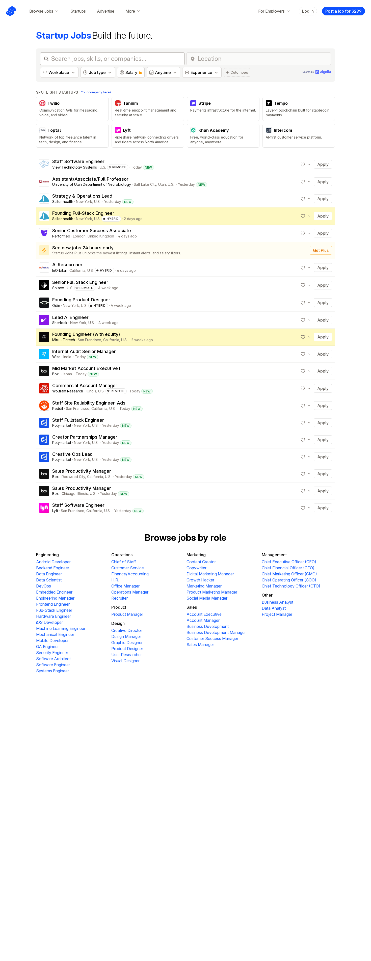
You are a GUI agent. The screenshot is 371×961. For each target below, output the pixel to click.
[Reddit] (44, 406)
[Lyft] (44, 508)
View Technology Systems (74, 167)
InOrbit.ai (59, 270)
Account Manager (203, 620)
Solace (58, 288)
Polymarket (61, 425)
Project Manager (277, 614)
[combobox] (263, 59)
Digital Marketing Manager (210, 573)
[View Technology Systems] (44, 164)
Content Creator (201, 561)
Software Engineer (53, 664)
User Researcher (126, 654)
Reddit (57, 408)
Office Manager (125, 586)
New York (84, 201)
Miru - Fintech (63, 340)
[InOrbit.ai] (44, 267)
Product (118, 607)
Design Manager (126, 636)
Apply (323, 164)
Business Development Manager (216, 632)
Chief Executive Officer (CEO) (289, 561)
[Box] (44, 371)
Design (118, 623)
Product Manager (127, 614)
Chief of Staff (123, 561)
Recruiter (119, 598)
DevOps (43, 586)
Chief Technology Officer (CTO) (291, 586)
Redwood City (73, 476)
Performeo (61, 236)
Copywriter (196, 567)
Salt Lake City (145, 184)
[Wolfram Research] (44, 388)
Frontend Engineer (53, 604)
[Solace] (44, 285)
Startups (78, 11)
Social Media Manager (207, 598)
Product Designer (127, 648)
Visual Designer (125, 660)
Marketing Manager (204, 586)
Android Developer (53, 561)
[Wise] (44, 354)
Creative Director (126, 630)
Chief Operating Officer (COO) (289, 579)
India (67, 357)
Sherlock (59, 323)
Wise (56, 357)
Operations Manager (129, 592)
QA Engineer (47, 646)
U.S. (103, 167)
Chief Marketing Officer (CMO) (289, 573)
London (79, 236)
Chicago (68, 493)
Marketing (196, 554)
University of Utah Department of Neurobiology (91, 184)
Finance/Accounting (130, 573)
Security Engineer (52, 652)
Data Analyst (274, 608)
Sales (192, 607)
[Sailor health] (44, 199)
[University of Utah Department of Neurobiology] (44, 182)
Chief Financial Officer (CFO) (288, 567)
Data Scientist (49, 579)
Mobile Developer (52, 640)
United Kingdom (101, 236)
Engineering (47, 554)
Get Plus (321, 250)
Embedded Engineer (54, 592)
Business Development (208, 626)
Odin (56, 305)
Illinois (91, 391)
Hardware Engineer (53, 616)
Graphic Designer (127, 642)
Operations (121, 554)
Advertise (105, 11)
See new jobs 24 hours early (83, 247)
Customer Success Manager (212, 638)
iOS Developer (49, 622)
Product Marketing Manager (212, 592)
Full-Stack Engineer (54, 610)
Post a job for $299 (343, 11)
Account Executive (204, 614)
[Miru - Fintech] (44, 337)
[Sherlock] (44, 320)
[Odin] (44, 303)
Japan (67, 374)
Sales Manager (200, 644)
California (77, 270)
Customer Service (127, 567)
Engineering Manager (55, 598)
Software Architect (53, 658)
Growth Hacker (200, 579)
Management (274, 554)
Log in (308, 11)
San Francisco (89, 340)
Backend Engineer (52, 567)
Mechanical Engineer (55, 634)
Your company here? (96, 92)
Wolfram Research (67, 391)
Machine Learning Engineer (60, 628)
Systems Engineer (52, 670)
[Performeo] (44, 233)
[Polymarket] (44, 423)
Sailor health (62, 201)
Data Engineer (49, 573)
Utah (162, 184)
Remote (119, 167)
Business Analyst (277, 602)
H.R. (115, 579)
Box (55, 374)
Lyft (55, 511)
